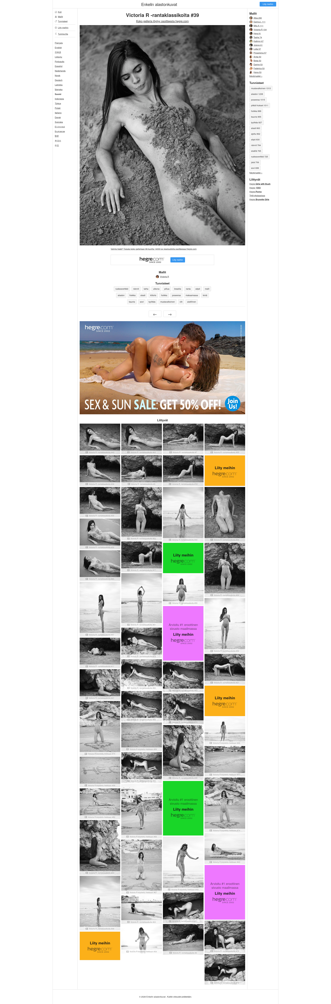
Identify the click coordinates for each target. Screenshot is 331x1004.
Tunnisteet (62, 21)
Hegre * (255, 187)
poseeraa (176, 295)
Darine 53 (258, 64)
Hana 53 (257, 72)
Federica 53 (259, 68)
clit (181, 301)
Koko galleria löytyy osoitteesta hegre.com (162, 21)
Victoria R (164, 276)
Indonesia (59, 98)
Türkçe (58, 103)
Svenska (59, 122)
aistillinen (191, 301)
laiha (146, 288)
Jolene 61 (258, 45)
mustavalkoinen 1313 (261, 88)
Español (58, 66)
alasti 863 (255, 128)
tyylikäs (152, 301)
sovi (142, 301)
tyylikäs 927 (256, 122)
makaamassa (192, 295)
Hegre (259, 183)
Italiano (58, 112)
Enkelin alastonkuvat (159, 4)
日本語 (58, 52)
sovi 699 (255, 167)
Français (59, 42)
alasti (142, 295)
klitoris (153, 295)
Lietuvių (58, 56)
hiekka (132, 295)
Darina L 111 (259, 21)
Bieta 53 (257, 60)
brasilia (177, 288)
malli (207, 288)
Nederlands (60, 70)
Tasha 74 (258, 37)
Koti (60, 11)
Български (60, 131)
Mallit (60, 16)
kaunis (132, 301)
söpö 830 (255, 139)
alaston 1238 (257, 93)
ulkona (156, 288)
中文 (57, 145)
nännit (136, 288)
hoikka (164, 295)
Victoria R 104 (260, 29)
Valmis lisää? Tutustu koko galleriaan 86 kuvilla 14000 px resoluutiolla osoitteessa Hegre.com (154, 248)
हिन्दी (57, 136)
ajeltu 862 (255, 133)
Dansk (58, 117)
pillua (166, 288)
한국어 (58, 140)
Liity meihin (268, 4)
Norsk (57, 75)
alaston (121, 295)
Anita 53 (257, 56)
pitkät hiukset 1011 (259, 105)
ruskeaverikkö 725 (259, 156)
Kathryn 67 (259, 41)
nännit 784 (256, 145)
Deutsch (58, 80)
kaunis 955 (256, 116)
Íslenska (58, 89)
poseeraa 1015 (258, 99)
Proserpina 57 (260, 52)
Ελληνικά (60, 126)
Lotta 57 (257, 48)
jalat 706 (255, 162)
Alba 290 (258, 17)
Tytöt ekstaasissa (257, 195)
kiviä (205, 295)
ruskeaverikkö (121, 288)
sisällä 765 (256, 150)
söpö (197, 288)
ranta (188, 288)
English (58, 47)
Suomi (58, 94)
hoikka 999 (256, 111)
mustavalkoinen (167, 301)
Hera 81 (257, 33)
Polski (58, 108)
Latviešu (59, 84)
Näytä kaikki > (255, 76)
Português (59, 61)
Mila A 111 (258, 25)
